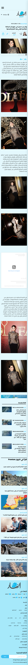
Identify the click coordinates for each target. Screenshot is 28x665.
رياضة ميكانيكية (24, 625)
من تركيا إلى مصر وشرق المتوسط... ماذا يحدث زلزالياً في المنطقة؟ (20, 412)
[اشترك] (14, 396)
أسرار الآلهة (14, 610)
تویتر (24, 594)
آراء (19, 618)
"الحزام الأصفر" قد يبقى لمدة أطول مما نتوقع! (16, 492)
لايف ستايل (24, 634)
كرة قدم (25, 623)
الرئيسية (25, 602)
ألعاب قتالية (16, 625)
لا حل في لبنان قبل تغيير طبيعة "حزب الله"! (15, 537)
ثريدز (19, 597)
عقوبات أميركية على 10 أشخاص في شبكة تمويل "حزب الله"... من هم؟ (20, 436)
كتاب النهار (24, 464)
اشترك (5, 656)
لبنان (24, 420)
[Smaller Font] (25, 59)
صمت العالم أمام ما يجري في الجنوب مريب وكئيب (15, 468)
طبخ (10, 636)
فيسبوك (19, 594)
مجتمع (20, 610)
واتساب (14, 597)
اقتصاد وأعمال (23, 513)
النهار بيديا (24, 644)
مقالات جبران (10, 618)
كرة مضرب (13, 623)
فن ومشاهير (24, 636)
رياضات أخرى (24, 628)
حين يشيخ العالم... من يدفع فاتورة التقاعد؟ (15, 515)
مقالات (25, 616)
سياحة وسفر (24, 639)
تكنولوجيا (24, 631)
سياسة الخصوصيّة (23, 647)
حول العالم (17, 639)
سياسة (25, 610)
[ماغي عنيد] (25, 34)
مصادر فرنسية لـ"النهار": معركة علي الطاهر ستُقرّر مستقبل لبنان (20, 449)
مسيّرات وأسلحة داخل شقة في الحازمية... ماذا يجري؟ (20, 424)
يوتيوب (13, 594)
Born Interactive (16, 662)
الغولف (9, 625)
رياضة (25, 621)
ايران (26, 605)
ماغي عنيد (20, 33)
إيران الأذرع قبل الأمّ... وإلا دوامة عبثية (16, 560)
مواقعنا (5, 14)
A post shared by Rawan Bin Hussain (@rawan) (14, 286)
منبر (16, 618)
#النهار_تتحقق (23, 642)
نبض (24, 597)
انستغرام (7, 594)
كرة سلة (19, 623)
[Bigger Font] (21, 59)
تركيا (24, 407)
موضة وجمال (23, 24)
